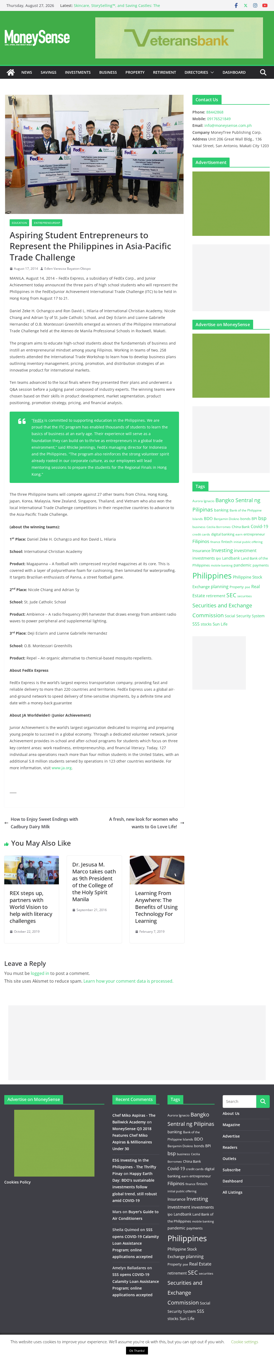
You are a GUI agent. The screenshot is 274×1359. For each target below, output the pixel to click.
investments (203, 558)
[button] (211, 72)
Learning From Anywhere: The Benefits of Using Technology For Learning (156, 906)
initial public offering (248, 542)
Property (134, 72)
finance (215, 542)
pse (247, 587)
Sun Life (220, 624)
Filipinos (200, 541)
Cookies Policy (17, 1182)
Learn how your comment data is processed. (128, 981)
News (26, 72)
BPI (254, 518)
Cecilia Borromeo (219, 527)
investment (245, 550)
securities (244, 596)
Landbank (231, 558)
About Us (231, 1113)
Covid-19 (259, 526)
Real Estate (200, 1264)
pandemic (243, 565)
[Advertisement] (231, 277)
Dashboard (234, 72)
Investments (78, 72)
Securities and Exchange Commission (185, 1292)
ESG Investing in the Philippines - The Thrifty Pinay (134, 1167)
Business (108, 72)
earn (238, 534)
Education (19, 223)
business (199, 527)
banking (221, 510)
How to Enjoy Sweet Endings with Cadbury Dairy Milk (44, 823)
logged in (40, 973)
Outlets (229, 1158)
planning (220, 586)
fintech (227, 541)
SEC (231, 595)
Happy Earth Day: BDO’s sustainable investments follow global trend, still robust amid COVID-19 (134, 1187)
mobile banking (222, 565)
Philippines (212, 575)
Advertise (231, 1136)
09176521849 (219, 118)
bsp (262, 518)
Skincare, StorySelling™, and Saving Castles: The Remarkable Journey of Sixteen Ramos (117, 8)
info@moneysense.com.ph (228, 125)
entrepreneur (254, 534)
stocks (206, 624)
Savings (48, 72)
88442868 (214, 112)
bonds (245, 518)
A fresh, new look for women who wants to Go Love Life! (143, 823)
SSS (196, 624)
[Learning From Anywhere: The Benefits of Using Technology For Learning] (157, 859)
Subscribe (232, 1169)
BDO (208, 518)
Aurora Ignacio (203, 501)
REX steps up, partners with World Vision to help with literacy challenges (31, 906)
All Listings (232, 1192)
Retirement (164, 72)
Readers (230, 1147)
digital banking (222, 534)
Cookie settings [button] (244, 1341)
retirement (215, 595)
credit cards (201, 534)
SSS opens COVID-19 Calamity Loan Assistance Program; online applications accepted (135, 1243)
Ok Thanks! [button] (137, 1351)
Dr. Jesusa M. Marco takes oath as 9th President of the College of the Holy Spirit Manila (94, 882)
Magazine (231, 1124)
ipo (218, 558)
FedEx (38, 420)
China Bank (241, 526)
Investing (222, 550)
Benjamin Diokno (226, 519)
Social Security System (245, 615)
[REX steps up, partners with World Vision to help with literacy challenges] (31, 859)
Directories (196, 72)
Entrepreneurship (47, 223)
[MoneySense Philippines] (10, 72)
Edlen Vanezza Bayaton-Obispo (67, 268)
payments (261, 565)
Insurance (201, 550)
